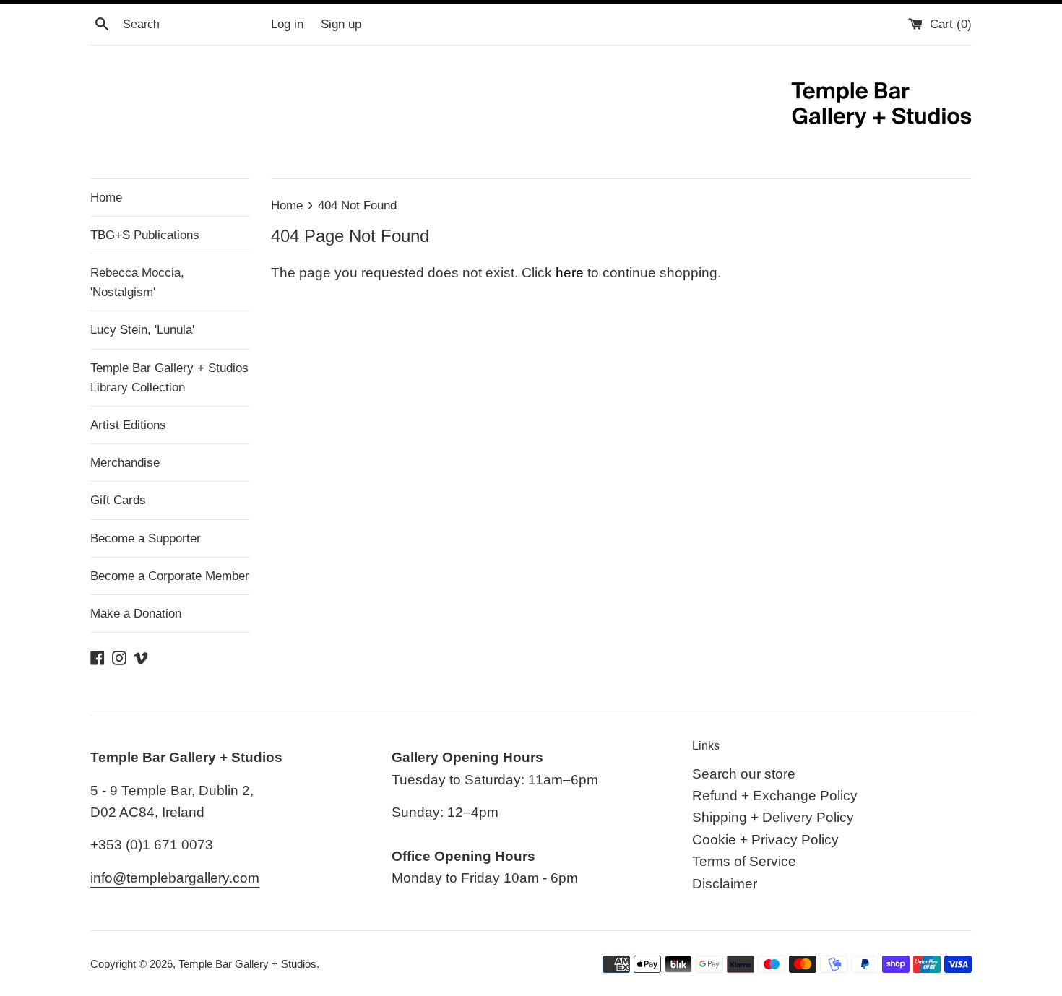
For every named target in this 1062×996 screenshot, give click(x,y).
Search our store (743, 773)
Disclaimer (724, 883)
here (570, 272)
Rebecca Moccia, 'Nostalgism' (137, 282)
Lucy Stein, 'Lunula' (142, 330)
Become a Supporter (145, 538)
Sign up (341, 24)
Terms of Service (744, 861)
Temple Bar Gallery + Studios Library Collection (169, 377)
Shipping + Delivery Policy (773, 817)
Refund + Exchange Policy (775, 795)
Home (106, 197)
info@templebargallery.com (174, 877)
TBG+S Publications (144, 235)
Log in (287, 24)
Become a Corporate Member (169, 576)
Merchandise (125, 462)
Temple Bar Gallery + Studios (247, 964)
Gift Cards (118, 500)
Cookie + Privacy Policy (765, 839)
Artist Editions (128, 425)
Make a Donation (135, 613)
